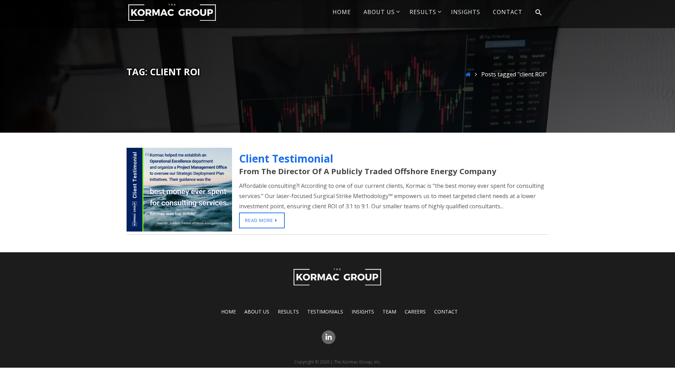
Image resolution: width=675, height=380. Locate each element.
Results (288, 311)
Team (389, 311)
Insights (363, 311)
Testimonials (325, 311)
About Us (256, 311)
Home (228, 311)
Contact (446, 311)
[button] (538, 13)
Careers (415, 311)
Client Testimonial (286, 158)
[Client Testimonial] (179, 229)
